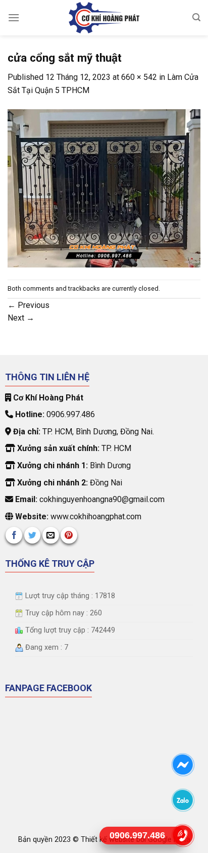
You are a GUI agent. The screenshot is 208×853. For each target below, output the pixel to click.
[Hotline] (182, 835)
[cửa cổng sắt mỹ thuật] (104, 188)
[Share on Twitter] (32, 535)
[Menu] (14, 17)
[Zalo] (182, 800)
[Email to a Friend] (50, 535)
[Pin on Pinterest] (69, 535)
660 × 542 (139, 77)
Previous (28, 305)
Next (21, 318)
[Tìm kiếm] (196, 17)
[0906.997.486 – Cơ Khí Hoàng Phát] (104, 17)
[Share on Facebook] (14, 535)
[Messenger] (182, 764)
